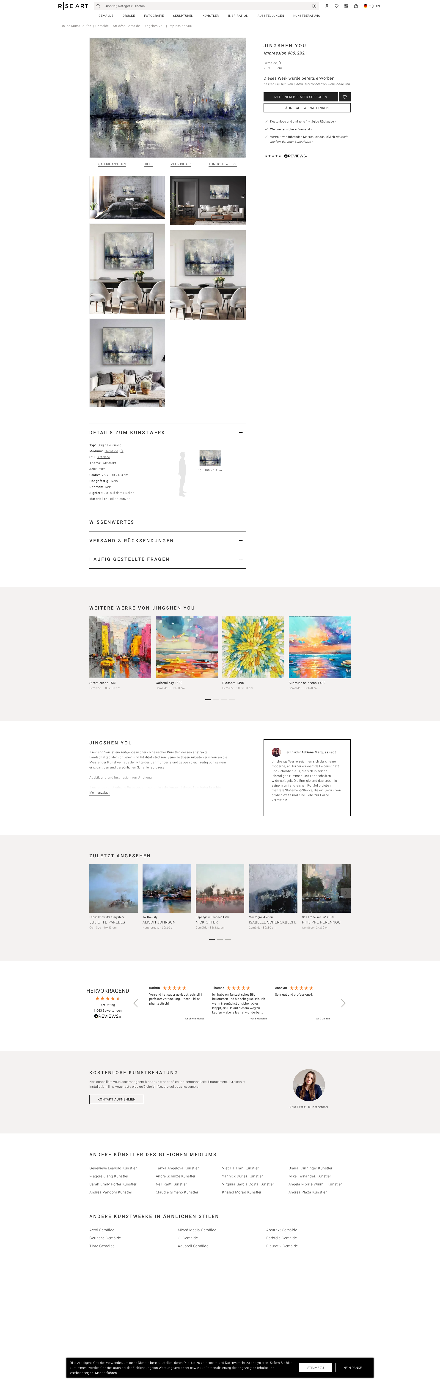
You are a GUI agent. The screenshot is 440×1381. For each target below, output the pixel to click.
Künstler (211, 15)
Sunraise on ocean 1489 (307, 683)
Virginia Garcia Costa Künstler (248, 1184)
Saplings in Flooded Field (213, 917)
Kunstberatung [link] (306, 15)
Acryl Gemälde (101, 1230)
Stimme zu (315, 1368)
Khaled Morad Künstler (241, 1192)
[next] (346, 648)
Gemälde (106, 15)
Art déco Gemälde (126, 26)
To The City (150, 917)
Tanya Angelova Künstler (177, 1168)
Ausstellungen (271, 15)
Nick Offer (207, 922)
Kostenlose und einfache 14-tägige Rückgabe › (303, 121)
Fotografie (154, 15)
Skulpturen (183, 15)
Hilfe (148, 164)
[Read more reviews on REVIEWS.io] (107, 1017)
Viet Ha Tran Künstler (240, 1168)
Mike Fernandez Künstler (310, 1176)
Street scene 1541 (103, 683)
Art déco (103, 457)
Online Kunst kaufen (76, 26)
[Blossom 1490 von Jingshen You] (253, 647)
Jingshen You (154, 26)
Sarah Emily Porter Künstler (113, 1184)
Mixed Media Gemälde (197, 1230)
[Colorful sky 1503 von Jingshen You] (187, 647)
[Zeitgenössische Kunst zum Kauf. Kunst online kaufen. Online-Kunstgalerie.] (73, 6)
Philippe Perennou (321, 922)
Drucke (129, 15)
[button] (136, 1003)
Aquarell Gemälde (193, 1246)
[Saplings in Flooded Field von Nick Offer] (220, 888)
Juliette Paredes (107, 922)
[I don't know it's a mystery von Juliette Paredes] (113, 888)
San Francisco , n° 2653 (318, 917)
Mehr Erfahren (106, 1373)
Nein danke (353, 1368)
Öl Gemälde (188, 1238)
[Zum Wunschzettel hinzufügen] (345, 96)
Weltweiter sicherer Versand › (291, 129)
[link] (314, 6)
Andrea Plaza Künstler (308, 1192)
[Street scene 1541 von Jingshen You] (120, 647)
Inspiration (238, 15)
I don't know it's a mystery (106, 917)
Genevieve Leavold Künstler (113, 1168)
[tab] (167, 432)
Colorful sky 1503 (169, 683)
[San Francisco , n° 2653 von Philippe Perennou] (326, 888)
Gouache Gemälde (105, 1238)
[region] (239, 1003)
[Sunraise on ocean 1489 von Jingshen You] (320, 647)
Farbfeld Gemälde (281, 1238)
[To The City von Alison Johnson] (167, 888)
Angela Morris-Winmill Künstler (315, 1184)
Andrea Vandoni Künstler (110, 1192)
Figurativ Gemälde (282, 1246)
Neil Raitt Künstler (171, 1184)
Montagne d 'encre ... (263, 917)
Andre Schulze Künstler (175, 1176)
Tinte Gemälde (102, 1246)
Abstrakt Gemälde (281, 1230)
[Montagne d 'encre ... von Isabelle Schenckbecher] (273, 888)
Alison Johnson (159, 922)
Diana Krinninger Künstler (311, 1168)
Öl (122, 451)
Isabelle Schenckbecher (274, 922)
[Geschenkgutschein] (346, 5)
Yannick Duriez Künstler (242, 1176)
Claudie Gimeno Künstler (177, 1192)
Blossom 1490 (233, 683)
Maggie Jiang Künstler (108, 1176)
